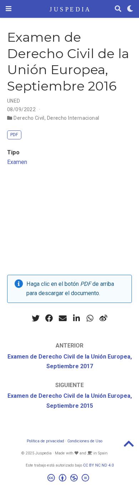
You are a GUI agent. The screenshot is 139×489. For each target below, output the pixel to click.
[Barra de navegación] (8, 9)
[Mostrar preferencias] (130, 9)
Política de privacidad (45, 441)
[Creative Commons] (69, 478)
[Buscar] (118, 9)
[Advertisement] (69, 223)
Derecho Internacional (73, 118)
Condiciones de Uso (84, 441)
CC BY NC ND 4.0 (98, 465)
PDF (14, 134)
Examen (17, 162)
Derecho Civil (29, 118)
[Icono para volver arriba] (129, 446)
